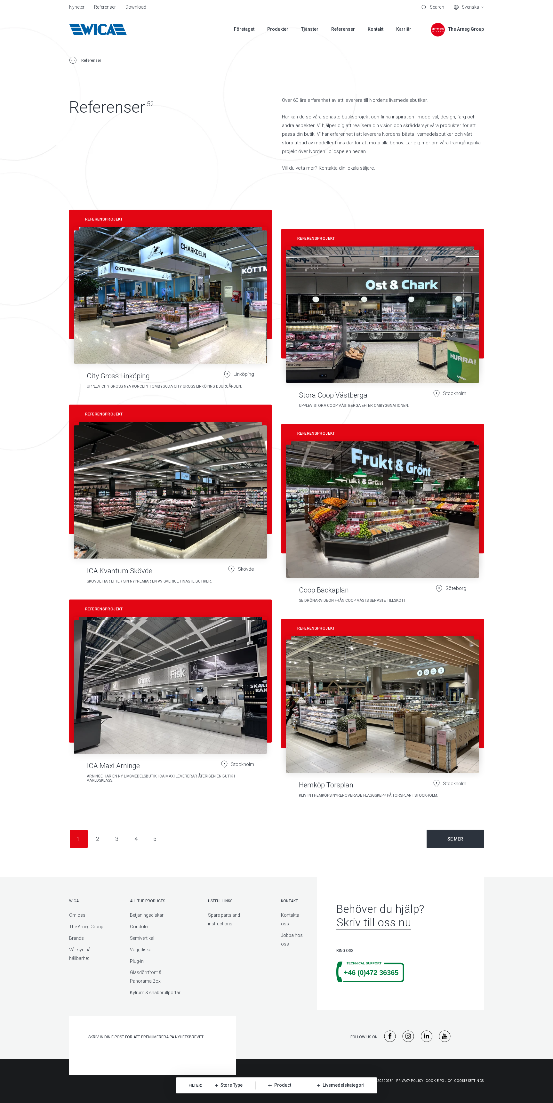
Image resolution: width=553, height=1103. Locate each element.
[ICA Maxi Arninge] (170, 702)
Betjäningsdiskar (147, 915)
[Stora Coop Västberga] (382, 321)
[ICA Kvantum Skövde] (170, 497)
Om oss (77, 915)
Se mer (455, 838)
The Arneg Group (86, 926)
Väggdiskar (141, 949)
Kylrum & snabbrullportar (155, 992)
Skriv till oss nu (373, 922)
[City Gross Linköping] (170, 302)
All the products (147, 901)
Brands (76, 938)
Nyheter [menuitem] (76, 7)
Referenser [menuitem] (105, 7)
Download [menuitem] (135, 7)
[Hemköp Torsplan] (382, 711)
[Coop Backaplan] (382, 516)
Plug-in (137, 961)
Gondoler (139, 926)
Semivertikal (142, 938)
